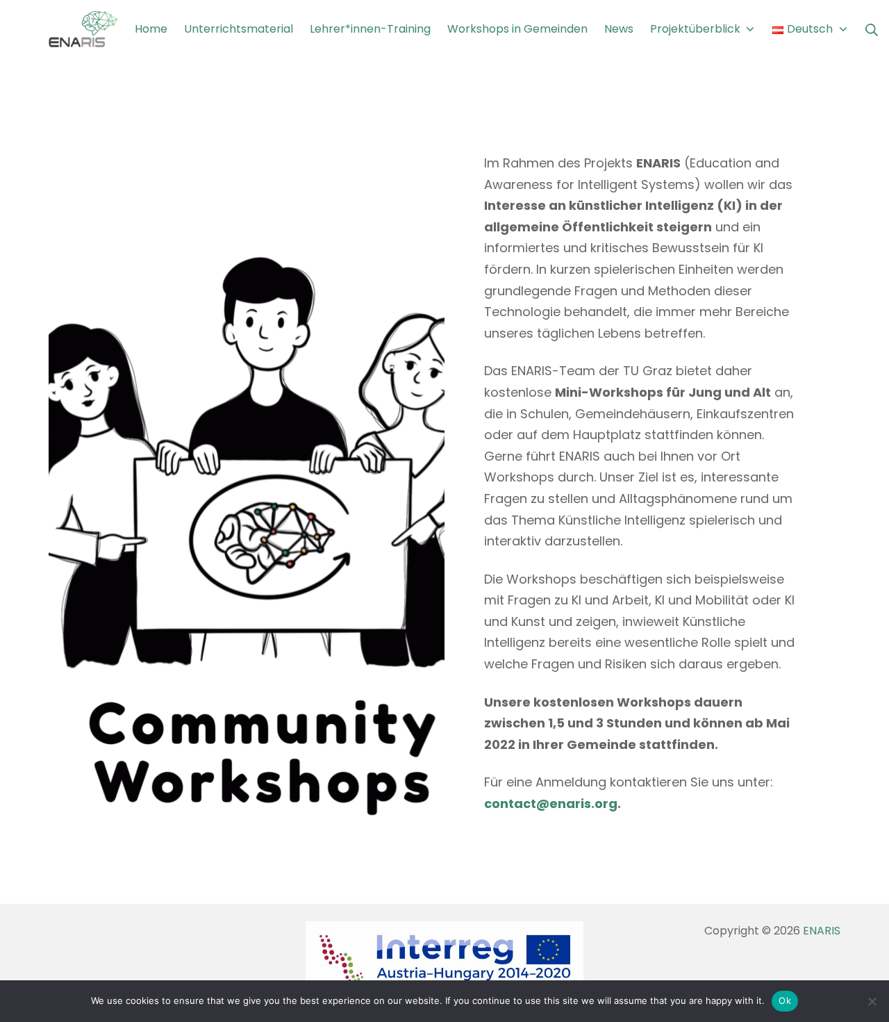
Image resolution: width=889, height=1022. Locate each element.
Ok (785, 1000)
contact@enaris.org (550, 803)
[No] (872, 1001)
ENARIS (821, 931)
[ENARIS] (83, 29)
